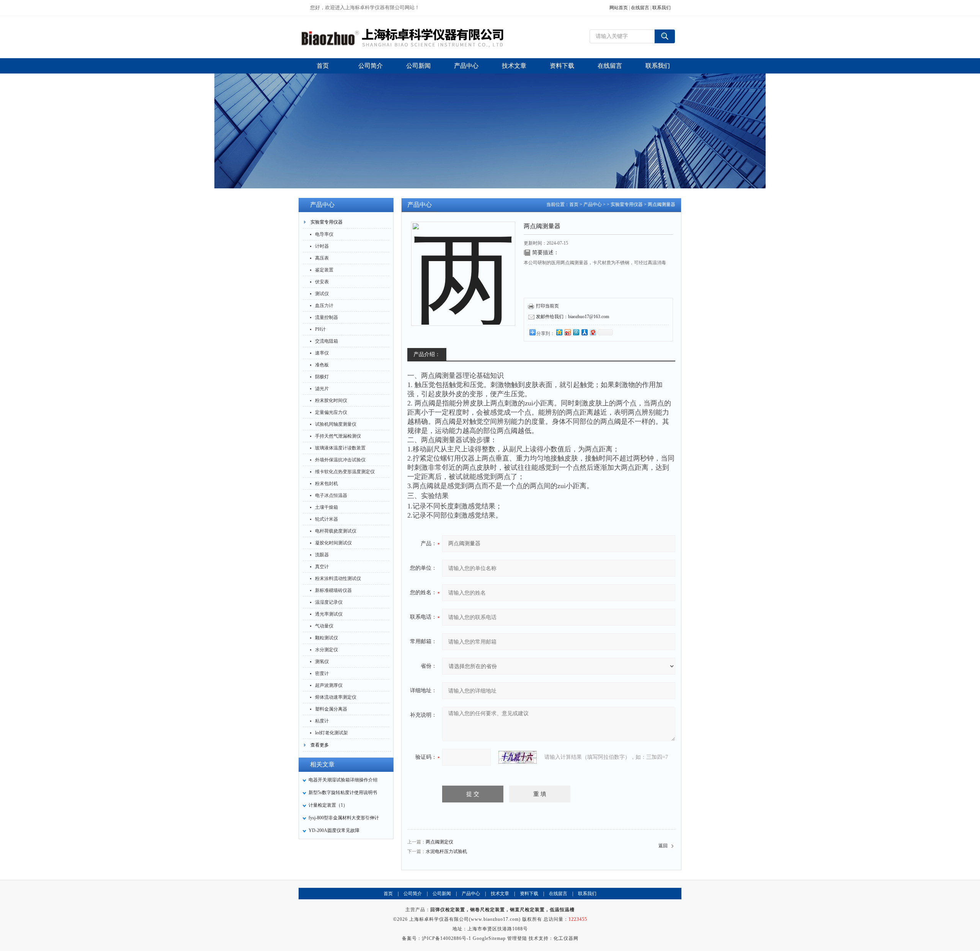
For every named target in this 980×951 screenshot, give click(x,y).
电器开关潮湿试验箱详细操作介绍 (343, 780)
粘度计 (322, 721)
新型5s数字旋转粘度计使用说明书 (343, 792)
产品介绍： (426, 354)
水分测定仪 (326, 649)
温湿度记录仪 (329, 602)
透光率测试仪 (329, 614)
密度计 (322, 673)
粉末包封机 (326, 483)
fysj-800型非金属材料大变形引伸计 (344, 817)
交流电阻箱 (326, 341)
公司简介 (412, 893)
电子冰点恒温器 (331, 495)
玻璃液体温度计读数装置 (340, 448)
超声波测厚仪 (329, 685)
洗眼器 (322, 554)
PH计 (320, 329)
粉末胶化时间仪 (331, 400)
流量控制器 (326, 317)
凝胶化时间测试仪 (333, 543)
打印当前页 (547, 306)
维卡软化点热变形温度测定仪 (345, 471)
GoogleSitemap (489, 938)
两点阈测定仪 (439, 842)
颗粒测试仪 (326, 638)
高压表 (322, 258)
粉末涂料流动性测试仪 (338, 578)
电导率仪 (324, 234)
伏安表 (322, 281)
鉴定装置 (324, 270)
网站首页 (618, 7)
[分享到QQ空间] (559, 332)
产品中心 (592, 204)
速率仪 (322, 353)
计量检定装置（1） (328, 805)
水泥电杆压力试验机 (446, 851)
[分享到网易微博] (592, 332)
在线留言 (640, 7)
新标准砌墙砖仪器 (333, 590)
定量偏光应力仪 (331, 412)
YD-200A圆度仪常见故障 (334, 830)
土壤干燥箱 (326, 507)
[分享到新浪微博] (567, 332)
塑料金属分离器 (331, 709)
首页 (573, 204)
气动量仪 (324, 626)
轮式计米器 (326, 519)
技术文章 (500, 893)
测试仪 (322, 293)
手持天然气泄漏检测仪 (338, 436)
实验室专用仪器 (326, 222)
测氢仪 (322, 661)
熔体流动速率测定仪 (335, 697)
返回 (663, 845)
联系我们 (661, 7)
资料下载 (529, 893)
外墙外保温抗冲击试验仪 (340, 459)
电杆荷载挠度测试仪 (335, 531)
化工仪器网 (566, 938)
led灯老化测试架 (331, 732)
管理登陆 (517, 938)
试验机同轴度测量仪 (335, 424)
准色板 (322, 365)
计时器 (322, 246)
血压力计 (324, 305)
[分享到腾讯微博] (576, 332)
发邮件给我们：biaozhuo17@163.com (572, 316)
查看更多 (319, 745)
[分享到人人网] (584, 332)
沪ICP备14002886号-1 (446, 938)
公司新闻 (442, 893)
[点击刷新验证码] (517, 757)
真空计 (322, 566)
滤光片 (322, 388)
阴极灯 (322, 376)
